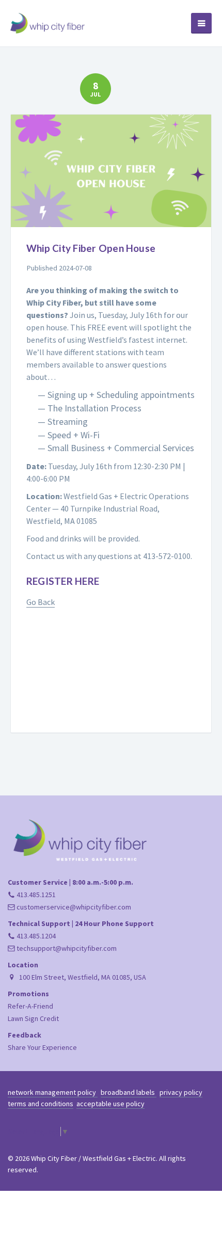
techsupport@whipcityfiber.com (66, 948)
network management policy (53, 1092)
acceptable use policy (110, 1103)
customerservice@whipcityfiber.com (73, 907)
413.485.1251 (35, 894)
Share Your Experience (42, 1047)
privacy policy (181, 1092)
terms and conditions (40, 1103)
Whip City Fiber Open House (90, 248)
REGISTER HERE (62, 581)
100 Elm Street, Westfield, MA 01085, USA (82, 977)
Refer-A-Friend (30, 1006)
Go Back (40, 602)
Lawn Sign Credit (33, 1018)
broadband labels (128, 1092)
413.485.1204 (35, 935)
